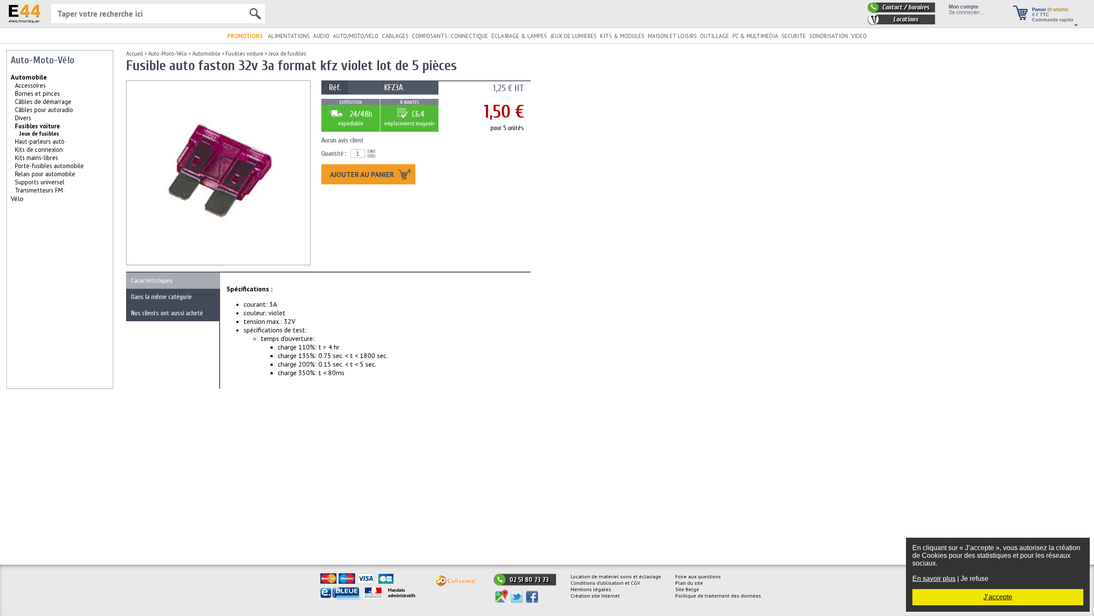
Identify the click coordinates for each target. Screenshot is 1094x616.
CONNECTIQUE (469, 36)
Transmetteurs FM (39, 190)
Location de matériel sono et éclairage (616, 576)
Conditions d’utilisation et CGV (605, 583)
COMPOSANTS (429, 36)
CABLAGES (395, 36)
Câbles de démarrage (43, 102)
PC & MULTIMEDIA (755, 36)
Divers (23, 118)
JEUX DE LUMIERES (573, 36)
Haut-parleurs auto (40, 141)
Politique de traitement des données (718, 595)
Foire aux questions (698, 576)
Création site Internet (595, 595)
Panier (1050, 9)
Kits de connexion (39, 149)
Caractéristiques (152, 280)
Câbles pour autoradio (44, 110)
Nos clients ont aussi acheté (167, 313)
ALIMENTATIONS (289, 36)
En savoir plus (934, 578)
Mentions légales (591, 589)
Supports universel (40, 182)
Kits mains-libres (36, 158)
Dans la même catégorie (161, 297)
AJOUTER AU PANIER (363, 174)
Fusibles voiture (37, 126)
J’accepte (997, 597)
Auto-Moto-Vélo (167, 53)
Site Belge (687, 589)
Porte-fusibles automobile (49, 166)
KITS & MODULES (622, 36)
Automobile (29, 77)
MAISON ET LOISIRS (672, 36)
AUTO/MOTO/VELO (356, 36)
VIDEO (859, 36)
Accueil (134, 53)
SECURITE (794, 36)
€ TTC (1040, 14)
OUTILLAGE (714, 36)
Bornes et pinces (37, 93)
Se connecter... (966, 12)
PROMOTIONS (245, 36)
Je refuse (974, 578)
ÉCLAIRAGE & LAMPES (519, 36)
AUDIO (321, 36)
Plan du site (689, 583)
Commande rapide (1052, 19)
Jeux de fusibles (287, 53)
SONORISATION (828, 36)
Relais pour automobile (45, 174)
